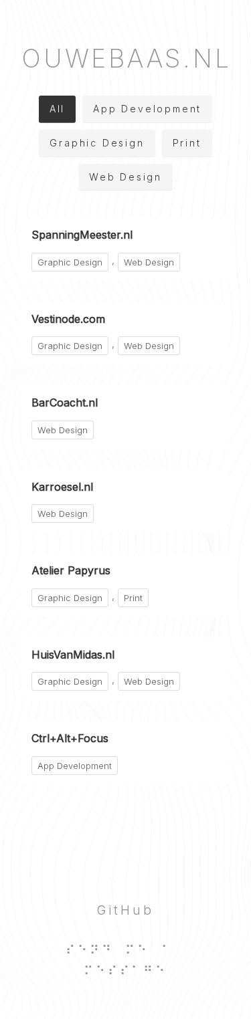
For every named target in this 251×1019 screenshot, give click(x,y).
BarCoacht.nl (64, 402)
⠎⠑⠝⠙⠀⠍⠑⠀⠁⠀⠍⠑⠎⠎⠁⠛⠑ (125, 960)
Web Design (125, 177)
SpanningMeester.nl (82, 234)
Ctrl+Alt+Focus (69, 738)
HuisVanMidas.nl (72, 654)
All (57, 108)
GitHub (125, 910)
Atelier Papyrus (70, 570)
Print (187, 142)
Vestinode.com (68, 319)
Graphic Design (97, 142)
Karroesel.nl (62, 486)
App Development (147, 108)
